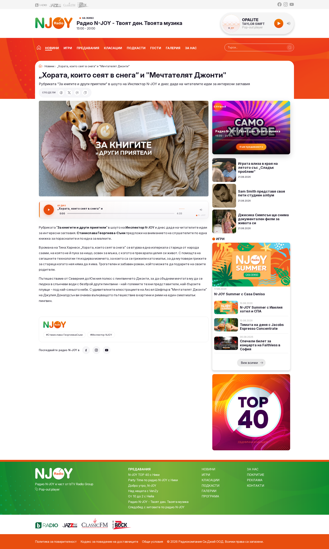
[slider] (120, 213)
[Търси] (290, 47)
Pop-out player (252, 27)
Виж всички (249, 363)
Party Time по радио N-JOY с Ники (153, 480)
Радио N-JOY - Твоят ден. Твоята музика (129, 23)
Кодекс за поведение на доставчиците (109, 541)
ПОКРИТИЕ (255, 474)
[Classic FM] (69, 4)
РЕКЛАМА (255, 480)
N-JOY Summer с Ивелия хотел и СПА (261, 309)
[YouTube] (291, 4)
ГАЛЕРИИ (209, 491)
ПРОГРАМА (210, 496)
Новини (49, 66)
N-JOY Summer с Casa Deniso (239, 294)
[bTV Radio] (41, 4)
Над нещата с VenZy (143, 491)
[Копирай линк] (85, 92)
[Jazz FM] (55, 4)
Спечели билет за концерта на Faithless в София (260, 345)
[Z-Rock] (83, 4)
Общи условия (152, 541)
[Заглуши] (201, 209)
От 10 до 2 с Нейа (141, 496)
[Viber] (77, 92)
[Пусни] (49, 210)
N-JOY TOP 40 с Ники (144, 474)
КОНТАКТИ (255, 485)
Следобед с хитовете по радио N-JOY (156, 507)
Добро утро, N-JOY (142, 485)
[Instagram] (285, 4)
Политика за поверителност (56, 541)
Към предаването (251, 146)
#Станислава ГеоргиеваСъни (64, 334)
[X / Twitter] (69, 92)
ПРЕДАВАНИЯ (139, 469)
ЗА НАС (252, 469)
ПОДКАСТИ (210, 485)
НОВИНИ (208, 469)
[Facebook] (279, 4)
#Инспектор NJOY (101, 334)
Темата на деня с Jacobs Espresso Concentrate (262, 327)
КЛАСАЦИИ (210, 480)
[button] (288, 23)
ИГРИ (206, 474)
